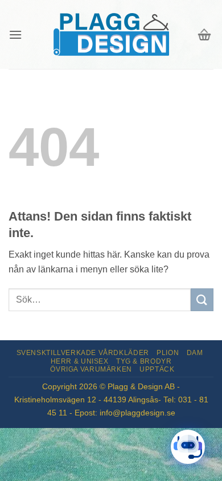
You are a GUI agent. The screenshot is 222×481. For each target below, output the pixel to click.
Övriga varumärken (90, 369)
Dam (195, 353)
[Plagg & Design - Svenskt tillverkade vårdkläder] (111, 34)
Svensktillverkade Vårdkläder (83, 353)
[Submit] (202, 299)
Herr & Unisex (80, 361)
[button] (15, 34)
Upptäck (156, 369)
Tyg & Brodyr (143, 361)
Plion (168, 353)
